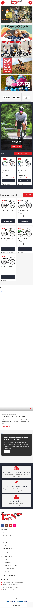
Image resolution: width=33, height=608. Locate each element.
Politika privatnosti (8, 572)
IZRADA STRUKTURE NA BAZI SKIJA (14, 417)
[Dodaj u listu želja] (13, 160)
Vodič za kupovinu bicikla (10, 565)
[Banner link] (16, 33)
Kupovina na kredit (8, 562)
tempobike (5, 409)
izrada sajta (16, 605)
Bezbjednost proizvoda (9, 575)
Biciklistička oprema (8, 539)
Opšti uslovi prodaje (8, 568)
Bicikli (4, 532)
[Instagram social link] (6, 525)
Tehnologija (5, 414)
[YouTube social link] (10, 525)
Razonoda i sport (7, 548)
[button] (3, 14)
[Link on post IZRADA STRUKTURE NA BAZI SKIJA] (16, 351)
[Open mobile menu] (2, 2)
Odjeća (5, 542)
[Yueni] (27, 97)
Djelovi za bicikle (7, 536)
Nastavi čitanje (6, 426)
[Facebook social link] (2, 525)
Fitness (5, 545)
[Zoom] (6, 97)
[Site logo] (16, 2)
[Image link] (12, 517)
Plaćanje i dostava (8, 559)
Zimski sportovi (7, 552)
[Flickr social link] (14, 525)
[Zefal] (16, 97)
